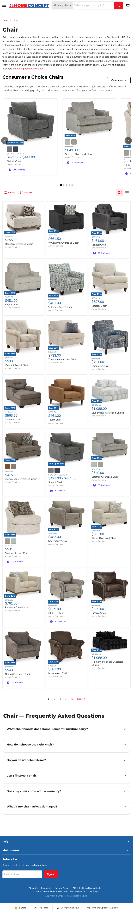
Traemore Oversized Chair (62, 359)
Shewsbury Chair (57, 541)
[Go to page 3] (66, 185)
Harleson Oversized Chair (19, 244)
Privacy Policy (61, 888)
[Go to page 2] (64, 185)
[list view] (127, 192)
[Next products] (128, 140)
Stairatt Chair (14, 161)
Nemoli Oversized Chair (17, 674)
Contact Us (46, 888)
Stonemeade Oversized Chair (21, 479)
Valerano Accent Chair (60, 307)
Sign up (50, 874)
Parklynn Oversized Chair (19, 607)
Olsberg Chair (55, 613)
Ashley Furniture (14, 164)
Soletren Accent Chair (17, 553)
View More (117, 80)
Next (80, 698)
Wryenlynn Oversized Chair (63, 242)
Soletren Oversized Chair (78, 154)
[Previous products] (4, 140)
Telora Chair (54, 419)
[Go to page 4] (69, 185)
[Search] (118, 5)
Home (5, 20)
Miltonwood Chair (58, 673)
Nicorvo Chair (98, 613)
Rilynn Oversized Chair (103, 538)
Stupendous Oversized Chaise (107, 412)
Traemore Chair (99, 366)
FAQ (74, 888)
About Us (33, 888)
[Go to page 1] (61, 185)
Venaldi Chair (98, 244)
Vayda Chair (11, 304)
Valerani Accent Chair (16, 365)
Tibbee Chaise (12, 419)
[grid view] (119, 192)
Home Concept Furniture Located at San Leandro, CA (60, 891)
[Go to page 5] (72, 185)
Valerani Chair (99, 305)
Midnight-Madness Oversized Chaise (107, 663)
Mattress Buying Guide (90, 888)
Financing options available (28, 68)
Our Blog (93, 891)
